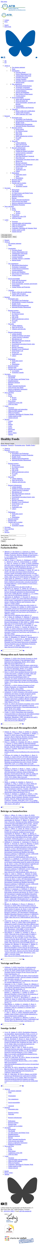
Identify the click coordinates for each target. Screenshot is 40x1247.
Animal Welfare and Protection (25, 107)
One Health (15, 191)
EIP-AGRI (19, 134)
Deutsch (6, 240)
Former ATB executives (23, 112)
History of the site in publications (25, 111)
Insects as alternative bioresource (21, 203)
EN (5, 62)
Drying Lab (19, 168)
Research (7, 116)
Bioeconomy (15, 189)
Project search (20, 129)
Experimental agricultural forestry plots (27, 159)
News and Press (9, 206)
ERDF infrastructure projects (24, 136)
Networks (15, 141)
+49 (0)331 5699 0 (8, 1211)
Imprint (10, 431)
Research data (16, 181)
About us (7, 65)
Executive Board (20, 72)
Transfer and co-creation (19, 183)
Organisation (15, 70)
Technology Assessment (23, 87)
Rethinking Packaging (18, 205)
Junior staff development (23, 99)
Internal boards (20, 82)
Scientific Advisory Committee (25, 81)
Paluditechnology (17, 194)
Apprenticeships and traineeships (21, 223)
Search (6, 25)
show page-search (6, 235)
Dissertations (19, 178)
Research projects (17, 127)
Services (6, 419)
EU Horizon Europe (22, 131)
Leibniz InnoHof (20, 149)
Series (17, 176)
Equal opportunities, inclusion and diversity (24, 283)
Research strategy (17, 179)
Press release (15, 215)
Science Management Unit (23, 74)
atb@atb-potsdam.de (25, 1211)
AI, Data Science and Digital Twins (22, 193)
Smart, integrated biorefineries (20, 199)
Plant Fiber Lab (20, 158)
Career (6, 220)
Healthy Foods (20, 122)
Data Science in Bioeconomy (24, 94)
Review (18, 211)
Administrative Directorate (23, 76)
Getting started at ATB (18, 230)
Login (10, 426)
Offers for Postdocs (17, 226)
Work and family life (22, 101)
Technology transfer (21, 186)
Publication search (21, 174)
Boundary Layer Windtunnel (24, 164)
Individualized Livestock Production (26, 121)
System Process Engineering (24, 89)
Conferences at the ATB (19, 216)
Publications (15, 173)
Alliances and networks (22, 146)
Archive (18, 213)
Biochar (14, 198)
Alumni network (17, 231)
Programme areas (17, 117)
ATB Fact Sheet (16, 218)
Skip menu (4, 1)
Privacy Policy (12, 433)
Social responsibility (18, 97)
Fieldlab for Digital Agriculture (25, 151)
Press (6, 21)
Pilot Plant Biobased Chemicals (25, 156)
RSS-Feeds (7, 26)
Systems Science (20, 96)
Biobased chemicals (18, 196)
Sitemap (10, 434)
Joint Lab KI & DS (21, 144)
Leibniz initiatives (21, 143)
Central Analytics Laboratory (24, 153)
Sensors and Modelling (22, 92)
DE (5, 61)
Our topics (7, 188)
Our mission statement (18, 67)
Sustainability (20, 106)
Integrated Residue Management (25, 126)
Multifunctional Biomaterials (24, 124)
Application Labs (21, 169)
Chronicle (15, 109)
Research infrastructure (18, 148)
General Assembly (21, 79)
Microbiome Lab (20, 154)
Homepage (4, 445)
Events (14, 210)
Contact (6, 20)
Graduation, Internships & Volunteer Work (24, 228)
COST (18, 139)
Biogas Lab (19, 161)
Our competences (17, 84)
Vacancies (15, 221)
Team (13, 69)
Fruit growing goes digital (19, 201)
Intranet (10, 424)
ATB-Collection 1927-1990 (24, 114)
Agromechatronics (21, 91)
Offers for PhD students (19, 225)
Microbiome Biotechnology (24, 86)
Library (18, 171)
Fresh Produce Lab (21, 166)
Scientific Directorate (22, 77)
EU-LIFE (18, 138)
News (13, 208)
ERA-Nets (19, 132)
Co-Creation (19, 184)
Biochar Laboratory (21, 163)
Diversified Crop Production (24, 119)
